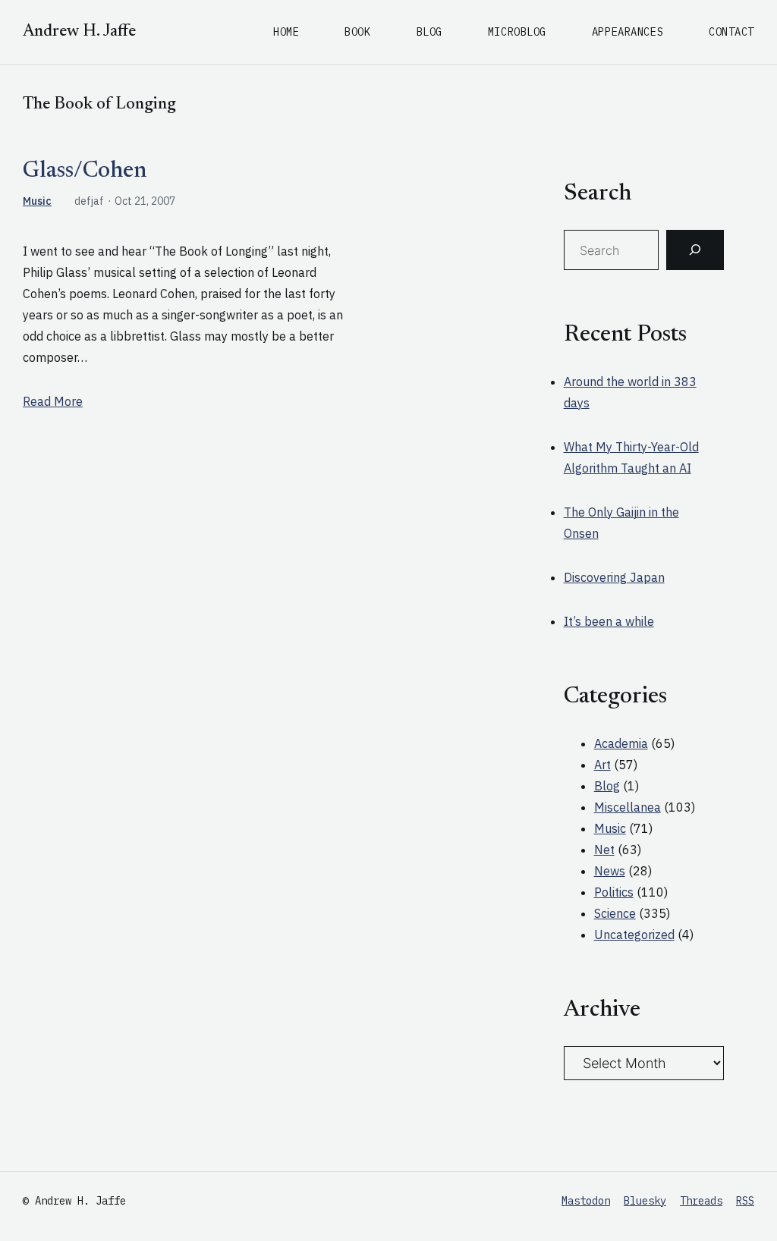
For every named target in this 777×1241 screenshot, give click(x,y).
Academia (621, 743)
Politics (614, 892)
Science (615, 913)
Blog (607, 785)
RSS (745, 1201)
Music (37, 201)
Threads (701, 1201)
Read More (53, 401)
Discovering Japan (614, 577)
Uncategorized (634, 934)
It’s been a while (609, 621)
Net (604, 849)
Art (602, 764)
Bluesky (645, 1201)
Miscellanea (627, 807)
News (609, 870)
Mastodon (586, 1201)
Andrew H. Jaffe (79, 32)
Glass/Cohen (84, 171)
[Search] (695, 250)
